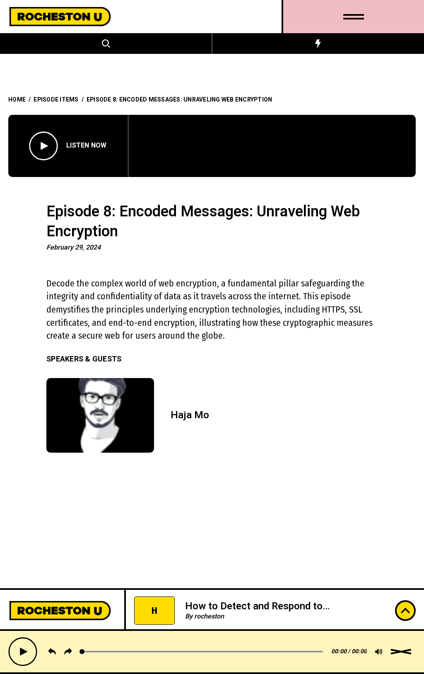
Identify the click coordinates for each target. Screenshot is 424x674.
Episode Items (56, 99)
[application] (214, 651)
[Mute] (379, 652)
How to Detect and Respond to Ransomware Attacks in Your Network (270, 612)
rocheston (209, 616)
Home (17, 99)
